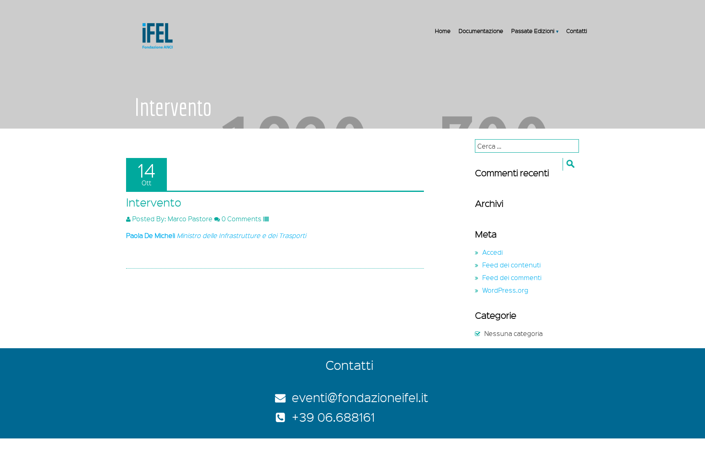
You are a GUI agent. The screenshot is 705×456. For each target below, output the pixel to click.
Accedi (492, 252)
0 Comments (241, 218)
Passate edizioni (532, 30)
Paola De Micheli (150, 235)
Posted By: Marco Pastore (172, 218)
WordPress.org (505, 290)
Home (442, 30)
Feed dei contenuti (511, 264)
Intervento (153, 202)
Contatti (576, 30)
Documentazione (481, 30)
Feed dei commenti (511, 277)
